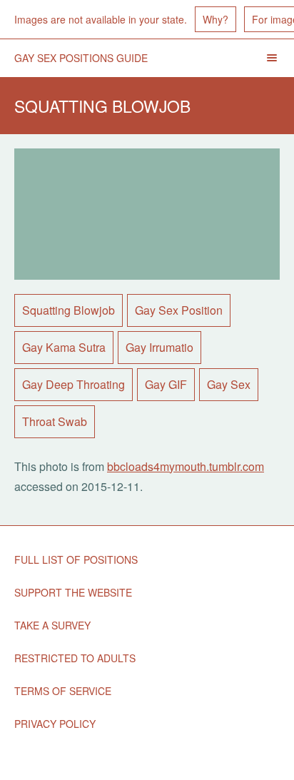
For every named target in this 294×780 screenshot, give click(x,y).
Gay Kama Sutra (64, 347)
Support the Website (73, 592)
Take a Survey (52, 625)
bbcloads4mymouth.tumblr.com (185, 466)
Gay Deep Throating (73, 384)
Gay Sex (228, 384)
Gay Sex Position (179, 310)
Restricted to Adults (75, 658)
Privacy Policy (55, 723)
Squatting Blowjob (68, 310)
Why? (215, 19)
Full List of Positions (76, 559)
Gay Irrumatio (159, 347)
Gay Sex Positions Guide (81, 58)
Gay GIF (166, 384)
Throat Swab (54, 421)
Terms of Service (62, 691)
